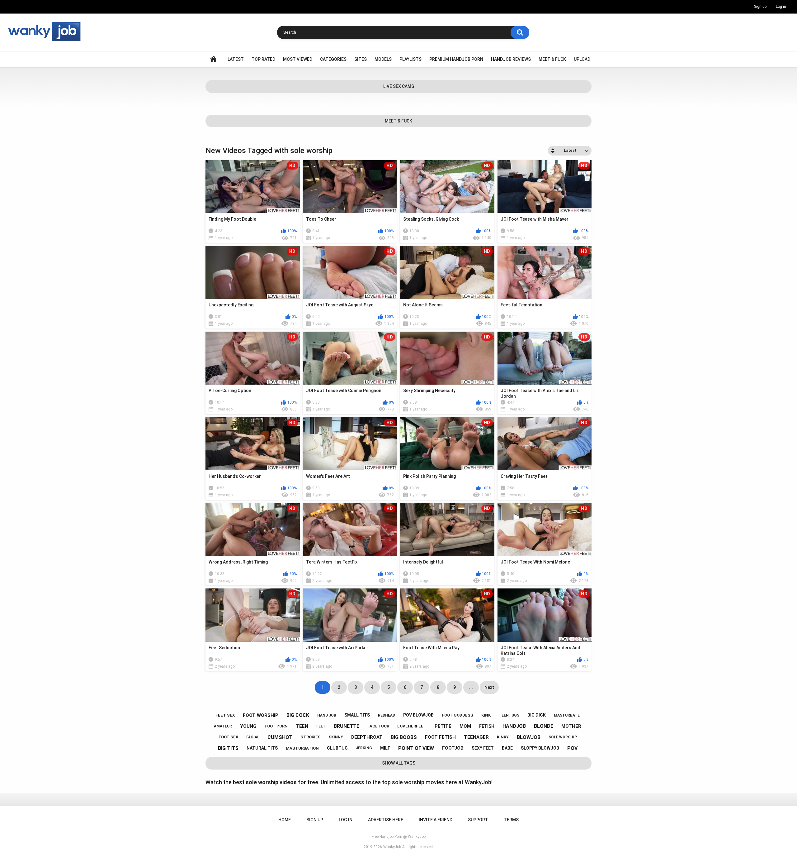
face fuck (378, 726)
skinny (336, 737)
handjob (514, 726)
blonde (543, 726)
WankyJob (392, 847)
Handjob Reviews (511, 59)
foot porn (276, 726)
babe (507, 748)
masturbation (302, 748)
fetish (486, 726)
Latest (236, 59)
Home (213, 59)
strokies (310, 737)
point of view (416, 748)
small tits (357, 715)
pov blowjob (418, 715)
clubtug (337, 748)
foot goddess (457, 715)
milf (385, 748)
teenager (476, 737)
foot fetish (440, 737)
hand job (326, 715)
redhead (386, 715)
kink (486, 715)
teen (302, 726)
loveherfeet (412, 726)
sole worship (563, 737)
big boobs (404, 737)
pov (572, 748)
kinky (503, 737)
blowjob (528, 737)
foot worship (260, 715)
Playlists (410, 59)
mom (465, 726)
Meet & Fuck (552, 59)
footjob (453, 748)
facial (252, 737)
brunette (346, 726)
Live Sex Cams (398, 86)
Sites (360, 59)
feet (321, 726)
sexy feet (483, 748)
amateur (223, 726)
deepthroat (367, 737)
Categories (333, 59)
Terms (511, 819)
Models (383, 59)
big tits (228, 748)
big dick (536, 715)
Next (489, 687)
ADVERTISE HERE (385, 819)
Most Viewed (297, 59)
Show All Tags (398, 763)
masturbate (567, 715)
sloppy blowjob (540, 748)
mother (571, 726)
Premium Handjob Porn (456, 59)
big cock (297, 715)
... (471, 687)
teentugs (509, 715)
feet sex (225, 715)
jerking (364, 748)
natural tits (262, 748)
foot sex (228, 737)
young (248, 726)
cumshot (279, 737)
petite (443, 726)
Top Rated (263, 59)
